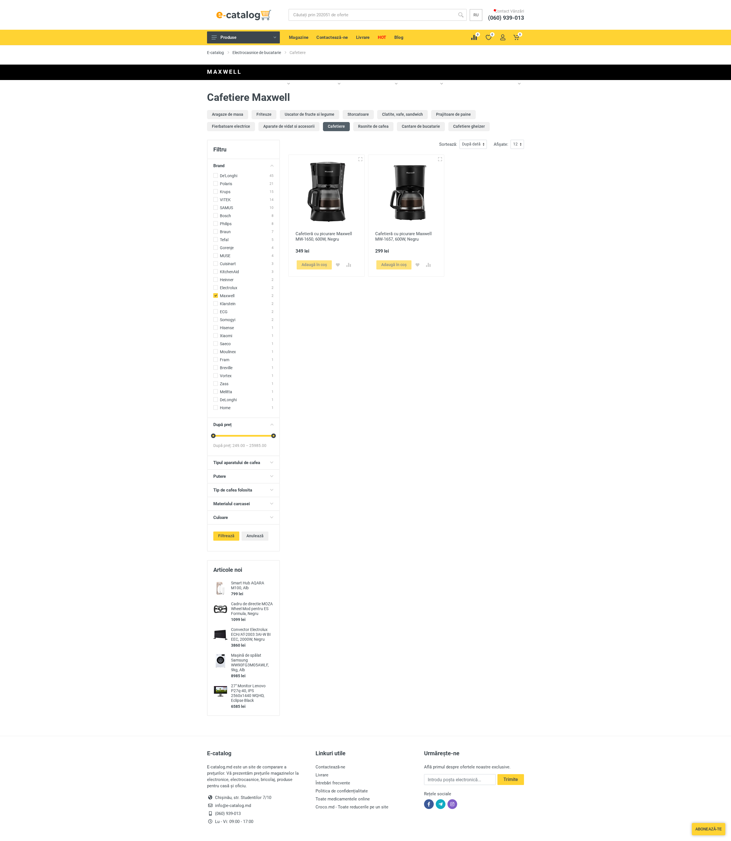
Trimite (510, 779)
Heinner (227, 279)
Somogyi (227, 319)
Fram (224, 359)
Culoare (220, 517)
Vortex (226, 375)
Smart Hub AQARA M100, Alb (247, 585)
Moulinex (228, 351)
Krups (225, 191)
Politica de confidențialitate (342, 791)
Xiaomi (226, 335)
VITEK (225, 199)
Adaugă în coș (314, 264)
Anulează (255, 536)
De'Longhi (228, 175)
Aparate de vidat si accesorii (289, 126)
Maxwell (227, 295)
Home (225, 407)
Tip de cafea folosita (232, 490)
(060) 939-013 (509, 23)
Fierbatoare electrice (231, 126)
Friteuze (264, 114)
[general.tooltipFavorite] (338, 264)
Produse (228, 37)
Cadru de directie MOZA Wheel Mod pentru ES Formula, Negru (252, 609)
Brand (218, 165)
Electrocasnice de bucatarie (256, 52)
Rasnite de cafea (373, 126)
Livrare (322, 775)
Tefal (224, 239)
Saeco (225, 343)
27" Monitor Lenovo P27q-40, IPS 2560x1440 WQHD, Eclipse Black (248, 693)
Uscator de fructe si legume (309, 114)
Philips (226, 223)
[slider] (213, 436)
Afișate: (501, 144)
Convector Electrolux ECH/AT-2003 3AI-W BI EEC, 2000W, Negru (251, 634)
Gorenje (227, 247)
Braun (225, 231)
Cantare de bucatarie (421, 126)
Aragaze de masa (227, 114)
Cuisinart (228, 263)
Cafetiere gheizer (469, 126)
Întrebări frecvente (333, 783)
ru (476, 15)
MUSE (225, 255)
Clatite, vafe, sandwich (402, 114)
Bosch (225, 215)
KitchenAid (229, 271)
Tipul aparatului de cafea (236, 462)
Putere (219, 476)
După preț (222, 424)
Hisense (227, 327)
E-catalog (215, 52)
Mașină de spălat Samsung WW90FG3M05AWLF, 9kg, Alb (250, 662)
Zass (224, 383)
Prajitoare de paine (453, 114)
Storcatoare (358, 114)
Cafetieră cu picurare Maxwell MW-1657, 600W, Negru (403, 236)
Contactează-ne (330, 767)
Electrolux (228, 287)
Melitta (226, 391)
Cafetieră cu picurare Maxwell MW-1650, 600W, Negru (324, 236)
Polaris (226, 183)
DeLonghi (228, 399)
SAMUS (226, 207)
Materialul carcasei (231, 503)
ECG (224, 311)
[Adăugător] (360, 159)
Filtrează (226, 536)
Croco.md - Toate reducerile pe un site (352, 807)
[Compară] (349, 264)
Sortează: (448, 144)
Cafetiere (336, 126)
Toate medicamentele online (343, 799)
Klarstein (228, 303)
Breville (226, 367)
